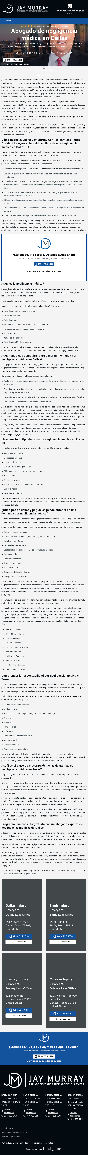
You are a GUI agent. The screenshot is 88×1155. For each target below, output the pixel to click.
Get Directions (19, 941)
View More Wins (44, 75)
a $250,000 (20, 588)
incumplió (18, 389)
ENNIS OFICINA (30, 1095)
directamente (37, 691)
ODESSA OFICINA (75, 1095)
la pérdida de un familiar (72, 397)
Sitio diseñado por (34, 1149)
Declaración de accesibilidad (14, 1133)
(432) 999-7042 (65, 1013)
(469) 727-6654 (65, 936)
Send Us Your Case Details (17, 64)
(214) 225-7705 (21, 1010)
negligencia (56, 301)
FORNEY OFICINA (53, 1095)
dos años (8, 778)
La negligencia (8, 289)
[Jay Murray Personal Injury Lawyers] (44, 1081)
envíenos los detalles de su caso (45, 271)
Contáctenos (7, 1128)
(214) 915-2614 (21, 936)
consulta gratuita (63, 131)
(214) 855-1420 (14, 60)
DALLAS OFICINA (9, 1095)
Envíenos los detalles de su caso (70, 12)
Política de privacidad (10, 1137)
